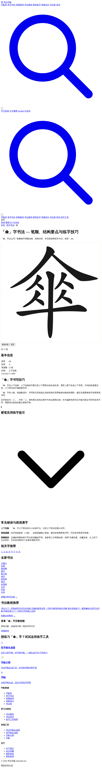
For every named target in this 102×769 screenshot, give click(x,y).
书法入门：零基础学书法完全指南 (16, 608)
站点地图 (10, 751)
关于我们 (10, 748)
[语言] (2, 108)
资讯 (58, 5)
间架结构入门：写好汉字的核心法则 (19, 611)
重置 (12, 344)
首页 (3, 225)
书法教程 (28, 5)
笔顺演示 (45, 5)
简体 (3, 222)
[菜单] (2, 214)
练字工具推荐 (12, 719)
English (21, 111)
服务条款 (10, 754)
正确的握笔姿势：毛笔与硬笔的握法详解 (49, 608)
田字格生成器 (12, 733)
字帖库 (4, 5)
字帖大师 (10, 735)
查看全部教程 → (8, 616)
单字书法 (11, 5)
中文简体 (5, 111)
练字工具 (65, 217)
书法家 (53, 5)
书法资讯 (10, 717)
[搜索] (51, 106)
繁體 (7, 222)
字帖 (8, 738)
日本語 (27, 111)
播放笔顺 (5, 344)
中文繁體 (13, 111)
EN (11, 222)
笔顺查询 (20, 5)
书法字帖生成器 (13, 730)
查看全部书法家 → (9, 597)
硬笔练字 (37, 5)
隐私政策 (10, 756)
